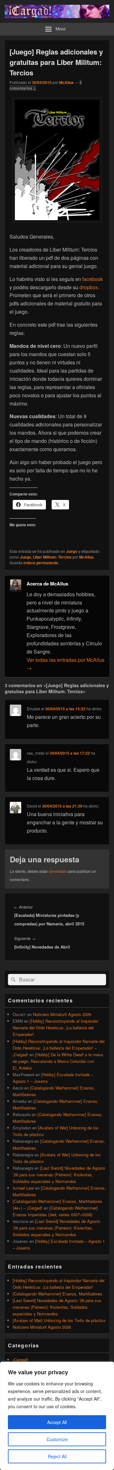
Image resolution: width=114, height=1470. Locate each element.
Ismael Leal (23, 1188)
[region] (57, 1416)
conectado (58, 871)
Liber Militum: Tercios (52, 557)
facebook (92, 279)
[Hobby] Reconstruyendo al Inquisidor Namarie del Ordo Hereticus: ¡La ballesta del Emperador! (55, 1027)
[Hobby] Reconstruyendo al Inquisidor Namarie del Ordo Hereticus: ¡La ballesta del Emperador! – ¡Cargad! (58, 1048)
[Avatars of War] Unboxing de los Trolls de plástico (59, 1320)
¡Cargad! (20, 1360)
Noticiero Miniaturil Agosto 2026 (62, 1014)
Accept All (57, 1422)
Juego (71, 551)
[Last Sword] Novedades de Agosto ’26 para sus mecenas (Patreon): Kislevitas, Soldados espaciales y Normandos (59, 1174)
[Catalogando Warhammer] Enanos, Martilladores (57, 1294)
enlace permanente (40, 563)
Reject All (57, 1456)
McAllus (66, 82)
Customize (57, 1439)
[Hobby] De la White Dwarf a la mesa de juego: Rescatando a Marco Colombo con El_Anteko (58, 1061)
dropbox (88, 287)
